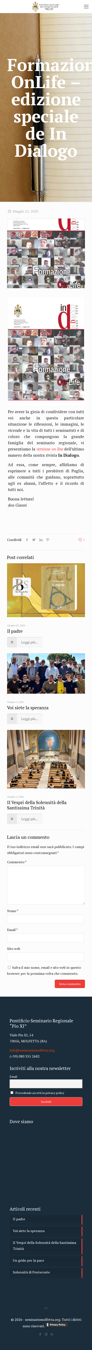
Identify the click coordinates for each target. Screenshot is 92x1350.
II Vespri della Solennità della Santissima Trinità (37, 805)
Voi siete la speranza (28, 708)
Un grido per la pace (28, 1260)
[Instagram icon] (46, 1334)
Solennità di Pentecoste (31, 1272)
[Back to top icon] (46, 1308)
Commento (17, 862)
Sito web (13, 948)
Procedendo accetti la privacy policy (39, 1093)
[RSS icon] (52, 1334)
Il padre (15, 631)
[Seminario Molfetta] (46, 6)
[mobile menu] (86, 6)
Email (12, 929)
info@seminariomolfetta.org (32, 1050)
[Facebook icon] (40, 1334)
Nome (12, 911)
